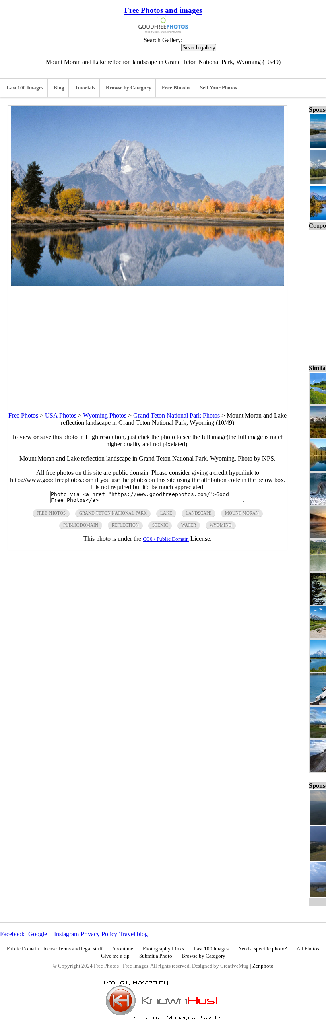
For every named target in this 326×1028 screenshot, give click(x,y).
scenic (160, 525)
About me (122, 949)
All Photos (308, 949)
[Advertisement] (147, 342)
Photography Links (163, 949)
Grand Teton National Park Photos (176, 415)
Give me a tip (115, 956)
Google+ (39, 934)
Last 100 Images (24, 88)
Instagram (66, 934)
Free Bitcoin (176, 88)
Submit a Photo (155, 956)
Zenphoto (263, 966)
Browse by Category (128, 88)
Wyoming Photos (104, 415)
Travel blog (133, 934)
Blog (59, 88)
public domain (80, 525)
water (188, 525)
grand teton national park (113, 513)
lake (166, 513)
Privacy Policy (99, 934)
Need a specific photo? (262, 949)
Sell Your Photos (218, 88)
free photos (51, 513)
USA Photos (60, 415)
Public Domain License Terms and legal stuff (55, 949)
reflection (125, 525)
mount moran (242, 513)
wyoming (221, 525)
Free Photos (23, 415)
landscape (199, 513)
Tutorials (85, 88)
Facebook (12, 934)
